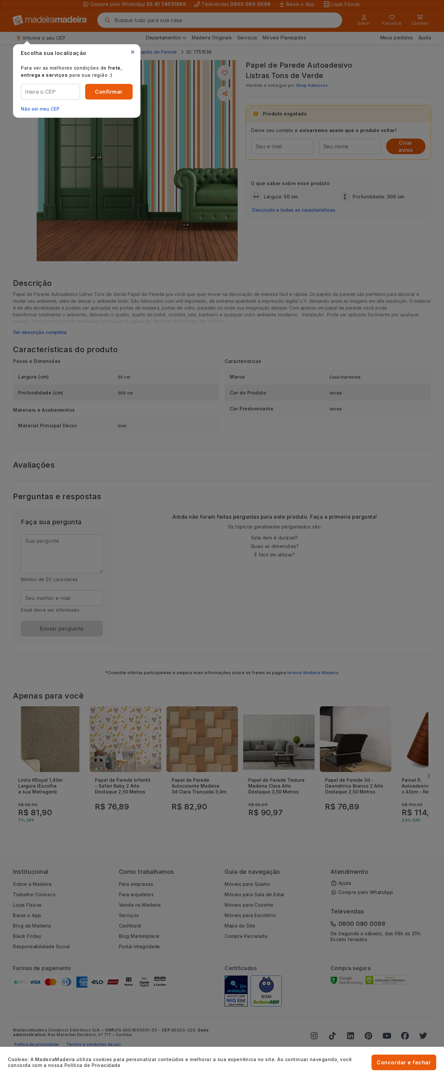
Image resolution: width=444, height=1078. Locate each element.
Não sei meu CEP (40, 109)
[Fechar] (133, 52)
